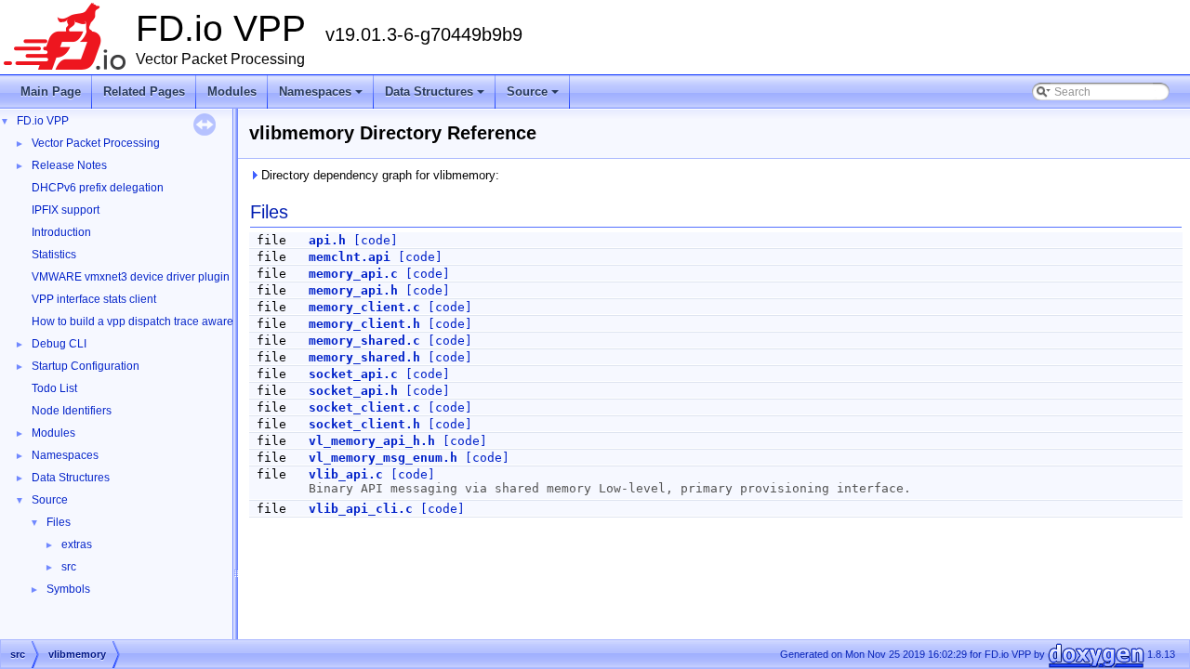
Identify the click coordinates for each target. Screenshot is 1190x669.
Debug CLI (59, 343)
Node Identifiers (72, 410)
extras (76, 544)
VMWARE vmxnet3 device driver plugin (131, 276)
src (68, 566)
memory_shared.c (364, 341)
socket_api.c (353, 374)
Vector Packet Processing (96, 143)
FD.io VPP (43, 120)
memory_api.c (353, 274)
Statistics (54, 254)
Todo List (54, 388)
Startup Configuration (85, 366)
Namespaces (322, 97)
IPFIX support (65, 209)
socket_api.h (353, 391)
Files (58, 522)
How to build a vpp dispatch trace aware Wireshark (159, 321)
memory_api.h (353, 290)
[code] (375, 240)
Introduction (61, 232)
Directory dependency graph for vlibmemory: (378, 175)
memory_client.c (364, 307)
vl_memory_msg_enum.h (383, 458)
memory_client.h (364, 324)
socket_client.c (364, 407)
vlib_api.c (346, 474)
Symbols (68, 589)
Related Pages (144, 91)
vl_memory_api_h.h (372, 441)
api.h (327, 240)
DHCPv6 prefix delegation (98, 187)
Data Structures (436, 97)
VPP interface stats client (94, 299)
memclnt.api (349, 257)
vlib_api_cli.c (361, 509)
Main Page (50, 91)
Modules (232, 91)
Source (534, 97)
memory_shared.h (364, 357)
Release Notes (69, 165)
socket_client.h (364, 424)
